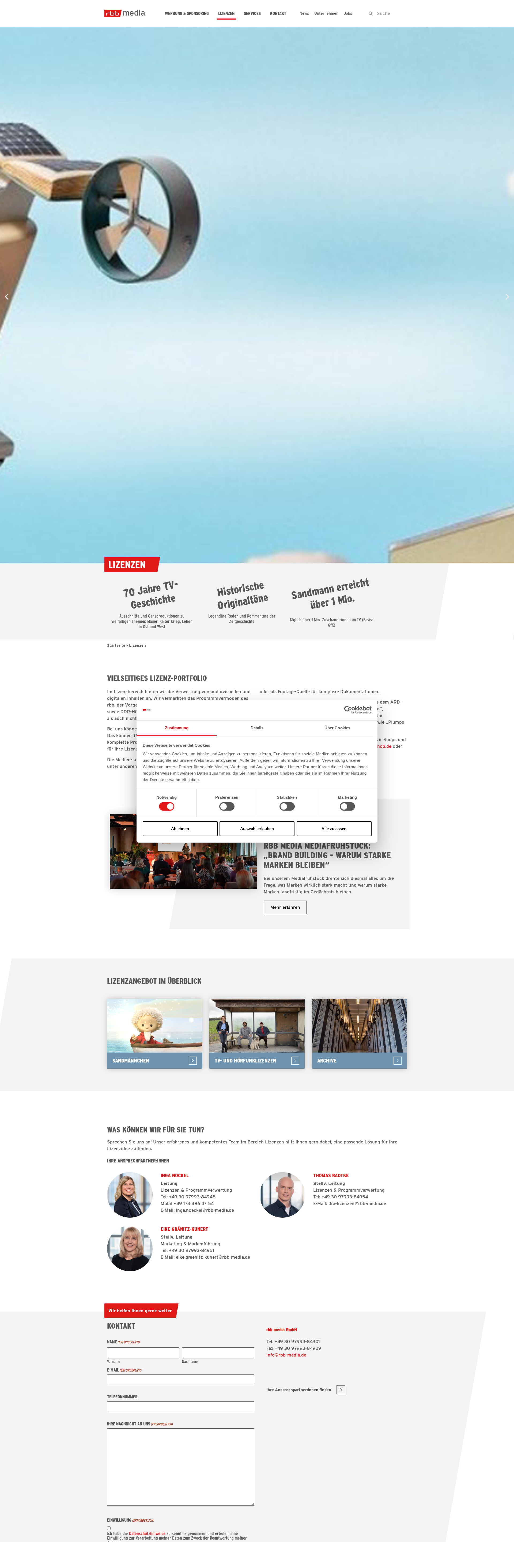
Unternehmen (326, 13)
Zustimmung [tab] (177, 727)
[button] (7, 297)
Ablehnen (180, 828)
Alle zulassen (334, 828)
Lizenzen (226, 13)
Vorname (113, 1361)
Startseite (116, 645)
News (304, 13)
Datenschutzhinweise (147, 1533)
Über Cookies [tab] (337, 727)
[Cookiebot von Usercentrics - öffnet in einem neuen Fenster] (348, 710)
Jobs (348, 13)
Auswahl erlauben (257, 828)
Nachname (190, 1361)
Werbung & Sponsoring (187, 13)
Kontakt (278, 13)
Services (252, 13)
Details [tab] (257, 727)
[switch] (227, 806)
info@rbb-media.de (286, 1355)
